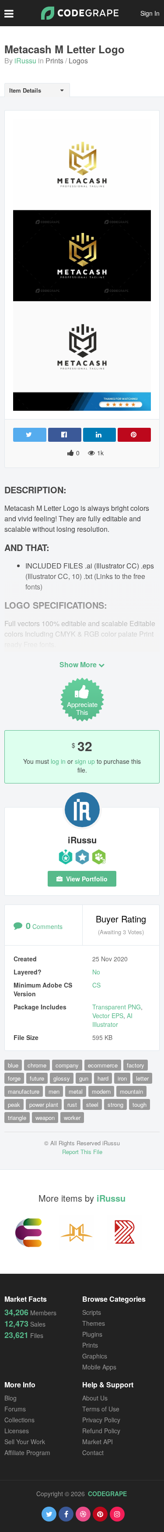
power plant (43, 1104)
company (67, 1065)
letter (142, 1078)
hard (103, 1078)
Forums (15, 1408)
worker (72, 1117)
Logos (78, 60)
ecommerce (103, 1065)
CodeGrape (107, 1493)
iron (122, 1078)
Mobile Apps (99, 1366)
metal (76, 1091)
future (37, 1078)
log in (58, 761)
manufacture (23, 1091)
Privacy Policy (101, 1419)
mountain (131, 1091)
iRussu (25, 60)
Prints (54, 60)
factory (135, 1065)
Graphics (94, 1356)
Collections (19, 1419)
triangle (17, 1117)
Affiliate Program (27, 1452)
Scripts (91, 1312)
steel (92, 1104)
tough (140, 1104)
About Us (95, 1397)
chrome (37, 1065)
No (96, 971)
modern (101, 1091)
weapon (45, 1117)
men (54, 1091)
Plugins (92, 1334)
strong (115, 1104)
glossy (61, 1078)
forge (14, 1078)
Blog (10, 1397)
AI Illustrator (112, 1020)
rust (72, 1104)
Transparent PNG (116, 1006)
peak (14, 1104)
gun (83, 1078)
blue (13, 1065)
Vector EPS (107, 1015)
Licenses (16, 1430)
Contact (93, 1452)
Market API (97, 1441)
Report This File (82, 1151)
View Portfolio (86, 878)
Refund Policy (101, 1430)
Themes (93, 1323)
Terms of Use (100, 1408)
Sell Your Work (24, 1441)
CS (96, 985)
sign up (85, 761)
